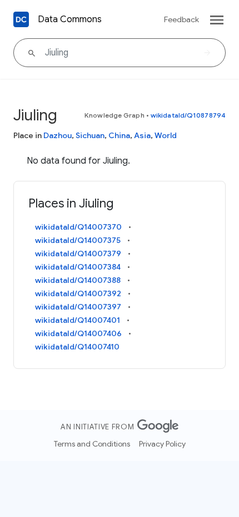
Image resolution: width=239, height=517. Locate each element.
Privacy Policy (162, 444)
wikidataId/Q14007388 (78, 280)
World (166, 135)
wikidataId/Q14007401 (77, 320)
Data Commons (70, 19)
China (119, 135)
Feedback (181, 19)
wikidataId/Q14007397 (78, 307)
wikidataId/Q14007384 (78, 267)
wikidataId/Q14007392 (78, 293)
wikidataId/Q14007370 (78, 227)
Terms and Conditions (92, 444)
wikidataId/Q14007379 (78, 253)
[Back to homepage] (21, 19)
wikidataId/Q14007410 (77, 347)
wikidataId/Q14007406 (78, 333)
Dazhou (57, 135)
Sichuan (90, 135)
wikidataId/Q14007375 (78, 240)
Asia (142, 135)
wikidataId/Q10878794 (188, 115)
